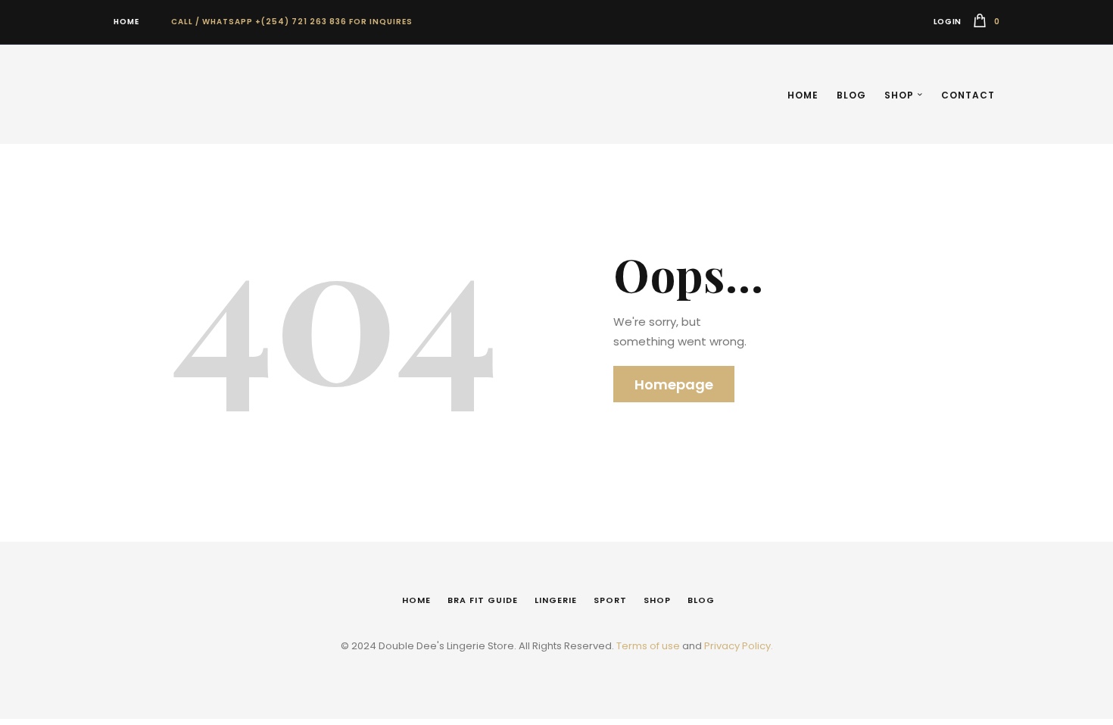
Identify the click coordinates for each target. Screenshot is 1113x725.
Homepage (673, 384)
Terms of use (648, 646)
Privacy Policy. (738, 646)
